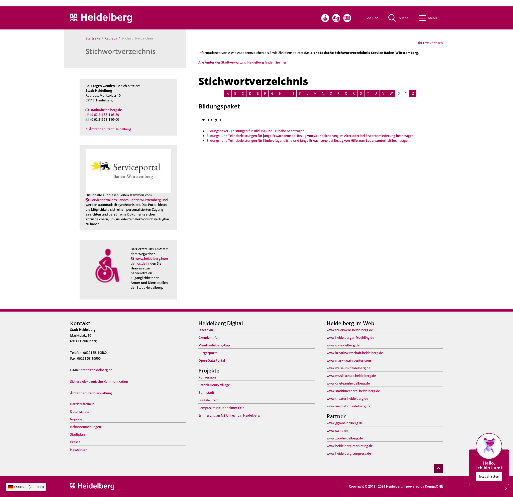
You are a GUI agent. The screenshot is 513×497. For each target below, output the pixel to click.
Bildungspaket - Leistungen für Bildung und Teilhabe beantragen (255, 131)
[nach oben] (438, 468)
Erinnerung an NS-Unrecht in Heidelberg (229, 415)
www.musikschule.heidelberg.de (351, 376)
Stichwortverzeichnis (121, 51)
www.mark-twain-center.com (349, 360)
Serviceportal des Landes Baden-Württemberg (125, 200)
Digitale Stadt (208, 400)
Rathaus (111, 38)
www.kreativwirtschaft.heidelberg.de (355, 353)
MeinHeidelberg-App (214, 345)
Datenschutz (79, 411)
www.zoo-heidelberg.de (345, 438)
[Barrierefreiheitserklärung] (325, 18)
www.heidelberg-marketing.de (350, 446)
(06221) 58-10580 (104, 114)
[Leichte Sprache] (347, 18)
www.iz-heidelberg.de (343, 345)
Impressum (79, 419)
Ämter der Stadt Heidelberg (110, 129)
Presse (75, 442)
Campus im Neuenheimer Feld (221, 408)
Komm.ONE (434, 486)
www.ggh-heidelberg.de (345, 423)
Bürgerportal (208, 353)
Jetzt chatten (489, 476)
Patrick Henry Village (214, 385)
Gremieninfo (208, 337)
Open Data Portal (211, 360)
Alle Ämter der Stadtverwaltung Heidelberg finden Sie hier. (242, 62)
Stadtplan (77, 434)
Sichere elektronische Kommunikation (99, 381)
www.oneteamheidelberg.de (348, 383)
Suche (403, 18)
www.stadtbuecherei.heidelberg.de (353, 391)
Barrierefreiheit (82, 404)
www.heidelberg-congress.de (349, 453)
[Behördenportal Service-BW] (128, 170)
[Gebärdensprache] (336, 18)
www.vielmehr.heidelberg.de (348, 406)
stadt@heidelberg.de (106, 110)
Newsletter (78, 449)
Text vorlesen (432, 43)
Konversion (207, 377)
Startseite (93, 38)
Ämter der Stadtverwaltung (91, 393)
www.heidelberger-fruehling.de (350, 337)
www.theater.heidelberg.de (347, 398)
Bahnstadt (206, 392)
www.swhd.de (337, 430)
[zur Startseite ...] (92, 486)
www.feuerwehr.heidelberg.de (350, 330)
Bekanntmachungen (85, 427)
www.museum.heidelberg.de (348, 368)
